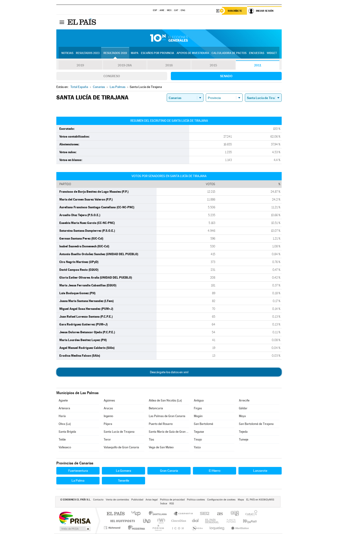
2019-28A (125, 65)
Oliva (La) (65, 424)
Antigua (199, 400)
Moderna (135, 528)
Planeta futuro (229, 521)
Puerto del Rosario (161, 424)
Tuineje (243, 439)
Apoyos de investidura (193, 53)
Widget (272, 53)
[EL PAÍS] (82, 22)
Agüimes (109, 400)
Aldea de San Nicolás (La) (165, 400)
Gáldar (243, 408)
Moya (242, 416)
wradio (160, 521)
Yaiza (197, 447)
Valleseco (65, 447)
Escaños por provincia (157, 53)
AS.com (218, 514)
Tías (151, 439)
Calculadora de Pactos (229, 53)
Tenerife (123, 480)
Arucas (108, 408)
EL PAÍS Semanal (212, 521)
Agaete (63, 400)
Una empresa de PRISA (74, 517)
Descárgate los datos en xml (169, 372)
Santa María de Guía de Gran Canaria (169, 431)
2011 (257, 65)
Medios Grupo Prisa (74, 528)
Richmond (112, 528)
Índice (163, 503)
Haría (62, 416)
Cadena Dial (195, 521)
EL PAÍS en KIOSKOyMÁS (260, 499)
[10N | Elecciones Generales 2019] (169, 38)
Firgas (198, 408)
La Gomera (123, 470)
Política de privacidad (172, 499)
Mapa (134, 53)
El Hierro (215, 470)
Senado (226, 76)
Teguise (199, 431)
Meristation (239, 528)
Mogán (198, 416)
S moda (197, 528)
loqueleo (217, 528)
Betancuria (156, 408)
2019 (80, 65)
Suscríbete (235, 10)
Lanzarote (260, 470)
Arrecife (244, 400)
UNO (147, 521)
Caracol (250, 514)
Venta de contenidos (117, 499)
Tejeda (243, 431)
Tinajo (198, 439)
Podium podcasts (158, 528)
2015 (213, 65)
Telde (62, 439)
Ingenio (108, 416)
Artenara (64, 408)
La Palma (78, 480)
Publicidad (137, 499)
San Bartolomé (203, 424)
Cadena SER (203, 514)
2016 (169, 65)
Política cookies (196, 499)
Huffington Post (121, 521)
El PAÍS (115, 514)
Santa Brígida (67, 431)
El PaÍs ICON (178, 528)
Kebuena (245, 521)
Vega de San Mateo (161, 447)
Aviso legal (152, 499)
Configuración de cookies (221, 499)
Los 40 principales (137, 514)
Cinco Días (178, 521)
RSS (171, 503)
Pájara (108, 424)
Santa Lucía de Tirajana (119, 431)
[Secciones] (61, 22)
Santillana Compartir (183, 514)
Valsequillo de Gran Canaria (121, 447)
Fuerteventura (78, 470)
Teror (107, 439)
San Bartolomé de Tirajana (256, 424)
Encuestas (256, 53)
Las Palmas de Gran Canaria (167, 416)
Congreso (111, 76)
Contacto (98, 499)
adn (233, 514)
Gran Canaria (169, 470)
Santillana (159, 514)
